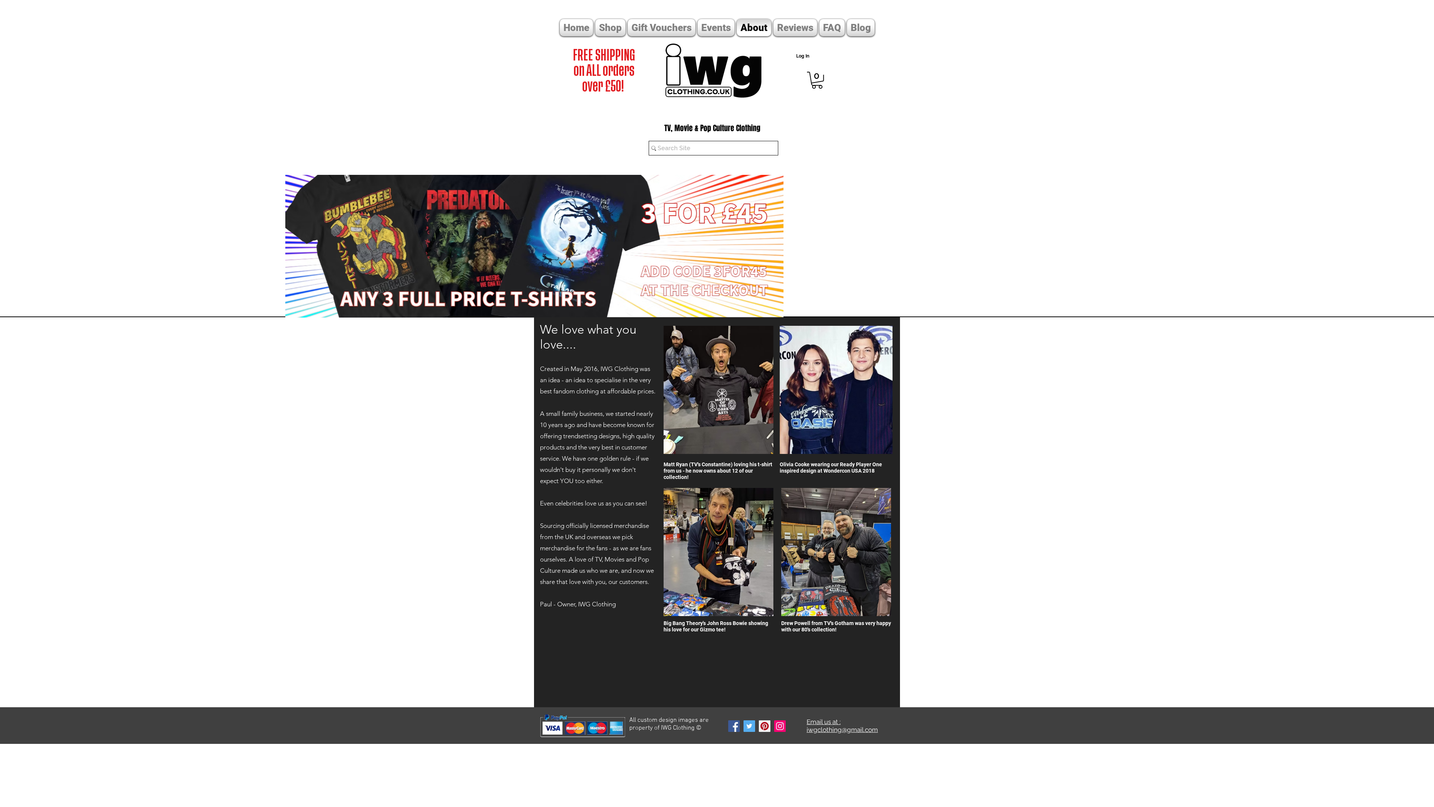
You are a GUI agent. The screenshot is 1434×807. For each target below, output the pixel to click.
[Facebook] (734, 726)
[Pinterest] (764, 726)
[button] (817, 80)
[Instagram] (780, 726)
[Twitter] (749, 726)
